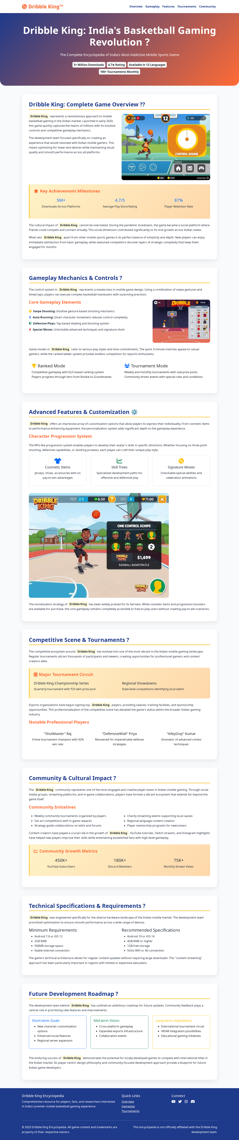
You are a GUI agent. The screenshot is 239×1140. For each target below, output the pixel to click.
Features (168, 6)
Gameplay (152, 6)
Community (207, 6)
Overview (136, 6)
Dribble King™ (45, 6)
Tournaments (186, 6)
